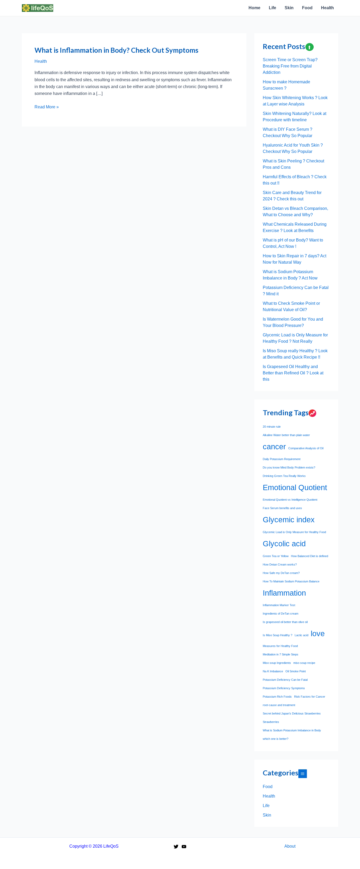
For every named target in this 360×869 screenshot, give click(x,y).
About (289, 846)
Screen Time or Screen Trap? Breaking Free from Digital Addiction (290, 66)
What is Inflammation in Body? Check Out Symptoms (116, 50)
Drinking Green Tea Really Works (284, 475)
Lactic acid (301, 635)
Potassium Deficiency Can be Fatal (285, 679)
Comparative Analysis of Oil (305, 448)
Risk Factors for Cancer (309, 696)
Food (268, 786)
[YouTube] (184, 846)
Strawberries (271, 721)
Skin (267, 815)
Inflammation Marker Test (279, 605)
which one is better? (275, 738)
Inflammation (284, 592)
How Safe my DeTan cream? (281, 572)
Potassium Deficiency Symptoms (284, 688)
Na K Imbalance (273, 671)
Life (266, 805)
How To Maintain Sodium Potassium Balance (291, 581)
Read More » (47, 107)
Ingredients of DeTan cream (280, 613)
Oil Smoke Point (295, 671)
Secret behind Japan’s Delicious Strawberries (292, 713)
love (318, 633)
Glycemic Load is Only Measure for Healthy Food (294, 532)
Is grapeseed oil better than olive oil (285, 622)
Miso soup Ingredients (277, 662)
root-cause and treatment (279, 705)
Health (41, 61)
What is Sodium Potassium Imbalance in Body (292, 730)
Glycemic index (289, 519)
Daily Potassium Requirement (281, 459)
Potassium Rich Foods (277, 696)
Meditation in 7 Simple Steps (280, 654)
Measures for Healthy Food (280, 646)
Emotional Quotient (295, 487)
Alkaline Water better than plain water (286, 435)
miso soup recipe (304, 662)
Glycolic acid (284, 543)
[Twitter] (176, 846)
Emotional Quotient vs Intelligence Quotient (290, 499)
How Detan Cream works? (280, 564)
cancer (274, 446)
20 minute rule (272, 426)
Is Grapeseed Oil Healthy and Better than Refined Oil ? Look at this (293, 373)
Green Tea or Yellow (276, 556)
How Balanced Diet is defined (309, 556)
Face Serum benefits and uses (282, 508)
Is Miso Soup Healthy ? (277, 635)
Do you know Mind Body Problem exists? (289, 467)
